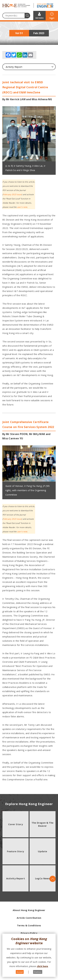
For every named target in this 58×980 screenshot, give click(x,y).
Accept (20, 972)
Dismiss (37, 972)
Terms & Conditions (29, 925)
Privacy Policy (29, 933)
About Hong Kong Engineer (29, 910)
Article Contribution (29, 917)
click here (42, 966)
